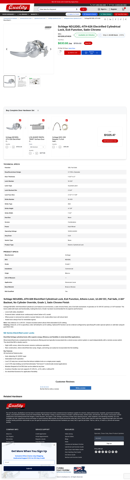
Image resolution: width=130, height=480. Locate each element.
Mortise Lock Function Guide (73, 457)
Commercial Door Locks (26, 18)
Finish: (30, 144)
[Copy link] (125, 19)
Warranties (9, 439)
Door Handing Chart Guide (73, 452)
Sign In (103, 9)
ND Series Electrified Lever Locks (19, 333)
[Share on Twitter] (121, 19)
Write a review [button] (80, 388)
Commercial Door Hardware (10, 18)
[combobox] (58, 9)
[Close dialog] (54, 444)
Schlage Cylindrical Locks (54, 18)
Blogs (66, 439)
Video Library (69, 434)
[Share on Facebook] (115, 19)
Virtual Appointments (42, 436)
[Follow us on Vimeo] (113, 452)
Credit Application (41, 434)
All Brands (23, 14)
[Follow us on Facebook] (96, 452)
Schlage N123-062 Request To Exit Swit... (59, 139)
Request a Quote (40, 439)
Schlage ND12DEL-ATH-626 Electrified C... (13, 139)
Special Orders (69, 436)
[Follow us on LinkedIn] (116, 452)
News (66, 441)
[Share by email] (105, 19)
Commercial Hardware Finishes (74, 444)
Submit (29, 468)
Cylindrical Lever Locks (40, 18)
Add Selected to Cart (110, 141)
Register (114, 9)
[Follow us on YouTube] (109, 452)
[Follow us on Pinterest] (106, 452)
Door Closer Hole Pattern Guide (74, 449)
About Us (9, 434)
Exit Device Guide (70, 455)
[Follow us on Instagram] (103, 452)
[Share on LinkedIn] (110, 19)
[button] (77, 9)
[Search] (83, 9)
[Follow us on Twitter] (99, 452)
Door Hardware (8, 14)
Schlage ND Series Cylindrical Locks (73, 18)
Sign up (109, 443)
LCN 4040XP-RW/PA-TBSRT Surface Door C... (36, 139)
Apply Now (72, 48)
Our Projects (10, 436)
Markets (34, 14)
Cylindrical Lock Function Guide (74, 447)
